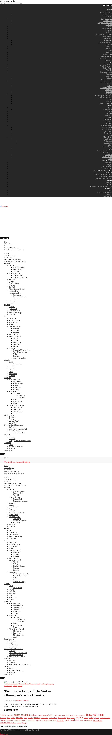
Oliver (44, 684)
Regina (109, 165)
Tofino (109, 86)
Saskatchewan (107, 161)
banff (8, 715)
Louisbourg (108, 143)
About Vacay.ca (9, 244)
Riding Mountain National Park (101, 186)
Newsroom (7, 246)
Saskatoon (108, 163)
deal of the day (74, 715)
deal (67, 715)
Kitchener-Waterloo (105, 42)
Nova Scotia (107, 137)
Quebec (109, 50)
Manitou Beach (106, 167)
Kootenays (108, 94)
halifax (13, 718)
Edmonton (108, 115)
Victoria (109, 84)
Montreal (109, 52)
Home (6, 242)
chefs (55, 715)
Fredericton (108, 133)
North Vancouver (106, 66)
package (91, 718)
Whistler (109, 70)
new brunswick (44, 718)
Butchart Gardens (106, 88)
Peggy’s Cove (107, 147)
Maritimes (108, 123)
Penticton (109, 78)
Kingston (109, 31)
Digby (110, 149)
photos (97, 718)
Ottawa (109, 27)
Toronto (109, 11)
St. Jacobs (108, 44)
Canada (40, 715)
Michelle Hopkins (22, 700)
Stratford (109, 33)
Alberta (109, 105)
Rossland (109, 101)
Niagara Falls (107, 21)
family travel (82, 715)
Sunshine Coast (106, 80)
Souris (110, 159)
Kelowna (109, 74)
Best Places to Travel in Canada (14, 250)
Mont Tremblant (106, 56)
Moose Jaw (108, 168)
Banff (110, 107)
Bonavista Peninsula (105, 176)
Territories (108, 188)
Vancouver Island (106, 82)
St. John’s (108, 172)
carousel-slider (48, 715)
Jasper (110, 117)
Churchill (109, 184)
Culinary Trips (23, 684)
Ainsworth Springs (105, 103)
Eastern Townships (105, 58)
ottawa (86, 718)
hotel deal (19, 718)
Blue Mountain (107, 29)
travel (67, 720)
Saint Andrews (107, 129)
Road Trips (8, 686)
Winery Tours (17, 686)
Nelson (109, 100)
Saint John (108, 131)
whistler (19, 723)
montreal (37, 718)
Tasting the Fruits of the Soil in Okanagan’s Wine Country (27, 693)
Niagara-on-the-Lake (105, 23)
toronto (60, 720)
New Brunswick (106, 125)
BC (111, 62)
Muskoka (109, 25)
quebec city (10, 720)
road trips (23, 720)
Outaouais (108, 60)
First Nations (3, 718)
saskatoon (38, 720)
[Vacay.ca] (4, 206)
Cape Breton (107, 139)
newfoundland (53, 718)
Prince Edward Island (104, 151)
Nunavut (109, 194)
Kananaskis (108, 119)
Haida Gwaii (107, 68)
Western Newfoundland (104, 178)
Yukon (109, 190)
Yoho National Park (105, 98)
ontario (79, 717)
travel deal (74, 720)
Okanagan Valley (106, 72)
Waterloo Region (106, 38)
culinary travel (61, 715)
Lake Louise (107, 109)
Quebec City (107, 54)
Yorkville (109, 17)
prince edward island (105, 718)
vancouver (97, 720)
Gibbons (109, 121)
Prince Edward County (104, 34)
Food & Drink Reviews (11, 248)
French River (107, 36)
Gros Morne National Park (103, 174)
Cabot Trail (108, 141)
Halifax (109, 145)
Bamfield (109, 92)
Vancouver (108, 64)
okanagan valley (71, 718)
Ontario (109, 9)
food (8, 718)
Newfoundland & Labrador (102, 170)
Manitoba (108, 180)
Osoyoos (109, 76)
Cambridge (108, 40)
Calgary (109, 111)
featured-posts (95, 714)
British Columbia (12, 684)
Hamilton (109, 48)
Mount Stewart (107, 157)
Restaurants (17, 720)
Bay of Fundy (107, 127)
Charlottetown (107, 153)
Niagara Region (106, 19)
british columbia (22, 714)
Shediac (109, 135)
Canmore (109, 113)
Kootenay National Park (103, 96)
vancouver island (5, 723)
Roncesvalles (107, 15)
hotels (25, 718)
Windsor (109, 46)
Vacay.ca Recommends (86, 720)
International (107, 196)
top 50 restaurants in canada (49, 720)
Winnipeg (108, 182)
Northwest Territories (104, 192)
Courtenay (108, 90)
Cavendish (108, 155)
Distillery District (106, 13)
